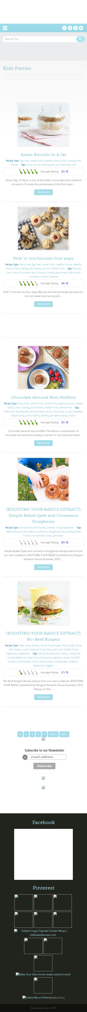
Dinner (35, 645)
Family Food (36, 160)
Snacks (44, 276)
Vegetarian (68, 527)
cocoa (68, 411)
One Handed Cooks (41, 535)
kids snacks (74, 272)
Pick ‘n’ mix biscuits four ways (43, 258)
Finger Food (60, 645)
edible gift (65, 164)
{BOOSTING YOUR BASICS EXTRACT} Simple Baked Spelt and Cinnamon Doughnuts (43, 515)
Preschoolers (46, 661)
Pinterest (75, 28)
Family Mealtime (16, 657)
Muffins (45, 415)
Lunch (45, 268)
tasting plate (61, 661)
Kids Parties (35, 268)
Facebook (64, 28)
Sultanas (53, 276)
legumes (57, 657)
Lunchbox (34, 276)
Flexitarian (45, 657)
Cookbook (42, 531)
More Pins (59, 997)
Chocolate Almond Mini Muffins (43, 397)
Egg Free (24, 160)
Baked (9, 531)
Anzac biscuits (34, 164)
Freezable (77, 411)
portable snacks (58, 415)
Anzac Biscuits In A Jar (43, 154)
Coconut (40, 272)
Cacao (48, 411)
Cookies (51, 272)
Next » (53, 734)
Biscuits (55, 164)
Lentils (66, 657)
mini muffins (33, 415)
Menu (7, 28)
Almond (24, 411)
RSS (81, 28)
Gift (74, 164)
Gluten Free (50, 403)
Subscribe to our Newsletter (44, 750)
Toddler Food (57, 268)
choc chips (12, 272)
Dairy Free (24, 264)
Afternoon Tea (11, 411)
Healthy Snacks (52, 160)
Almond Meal (37, 411)
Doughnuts (55, 531)
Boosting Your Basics (25, 531)
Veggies (50, 665)
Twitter (70, 28)
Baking (46, 164)
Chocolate (58, 411)
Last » (64, 734)
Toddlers (73, 661)
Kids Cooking (68, 160)
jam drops (61, 272)
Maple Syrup (18, 415)
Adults (41, 653)
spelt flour (58, 535)
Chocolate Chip (27, 272)
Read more (43, 192)
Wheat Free (66, 407)
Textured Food (38, 649)
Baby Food (24, 645)
